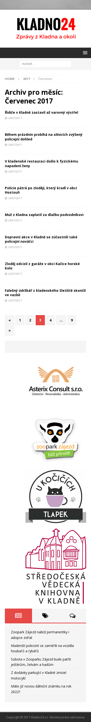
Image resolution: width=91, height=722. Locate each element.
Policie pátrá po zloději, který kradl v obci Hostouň (41, 190)
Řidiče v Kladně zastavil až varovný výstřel (41, 112)
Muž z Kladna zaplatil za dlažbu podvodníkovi (44, 214)
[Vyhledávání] (45, 63)
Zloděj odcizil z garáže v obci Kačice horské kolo (42, 265)
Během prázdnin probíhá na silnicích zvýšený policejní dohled (44, 136)
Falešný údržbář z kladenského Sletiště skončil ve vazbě (45, 292)
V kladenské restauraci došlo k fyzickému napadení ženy (41, 163)
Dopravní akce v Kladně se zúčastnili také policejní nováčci (41, 239)
